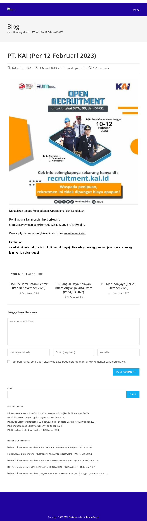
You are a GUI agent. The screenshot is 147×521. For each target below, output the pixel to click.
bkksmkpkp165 (21, 68)
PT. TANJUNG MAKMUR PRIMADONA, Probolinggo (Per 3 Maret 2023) (71, 473)
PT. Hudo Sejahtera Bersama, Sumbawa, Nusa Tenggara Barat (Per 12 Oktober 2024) (51, 421)
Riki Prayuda (14, 467)
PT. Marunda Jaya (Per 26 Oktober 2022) (118, 286)
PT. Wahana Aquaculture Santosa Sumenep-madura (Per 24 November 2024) (48, 413)
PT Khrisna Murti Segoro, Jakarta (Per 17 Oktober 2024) (36, 417)
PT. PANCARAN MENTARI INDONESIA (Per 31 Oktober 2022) (66, 460)
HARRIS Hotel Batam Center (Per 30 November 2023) (29, 286)
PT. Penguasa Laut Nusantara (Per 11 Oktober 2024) (34, 425)
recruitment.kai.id (75, 233)
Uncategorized (74, 68)
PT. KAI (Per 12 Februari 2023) (47, 32)
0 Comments (101, 68)
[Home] (8, 32)
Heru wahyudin (15, 453)
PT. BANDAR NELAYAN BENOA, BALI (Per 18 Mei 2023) (63, 447)
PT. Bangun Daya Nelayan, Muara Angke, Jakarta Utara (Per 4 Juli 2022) (73, 288)
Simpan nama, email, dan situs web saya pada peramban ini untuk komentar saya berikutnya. (69, 361)
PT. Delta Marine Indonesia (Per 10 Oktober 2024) (33, 430)
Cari (9, 388)
